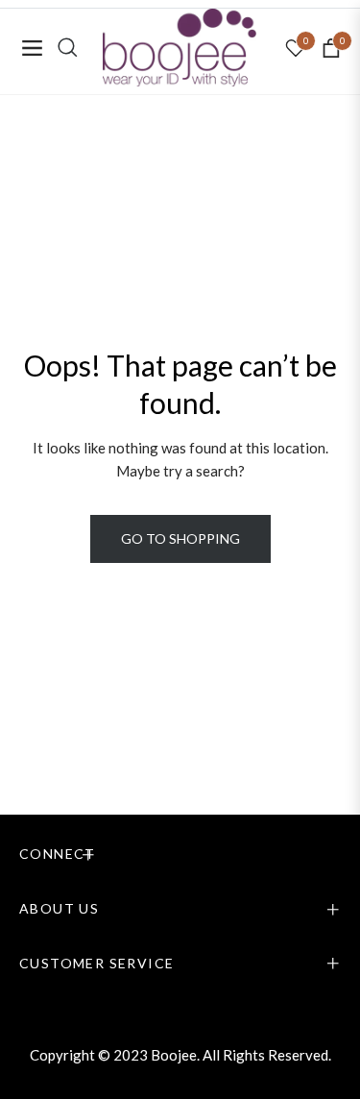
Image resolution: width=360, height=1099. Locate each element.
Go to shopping (180, 538)
